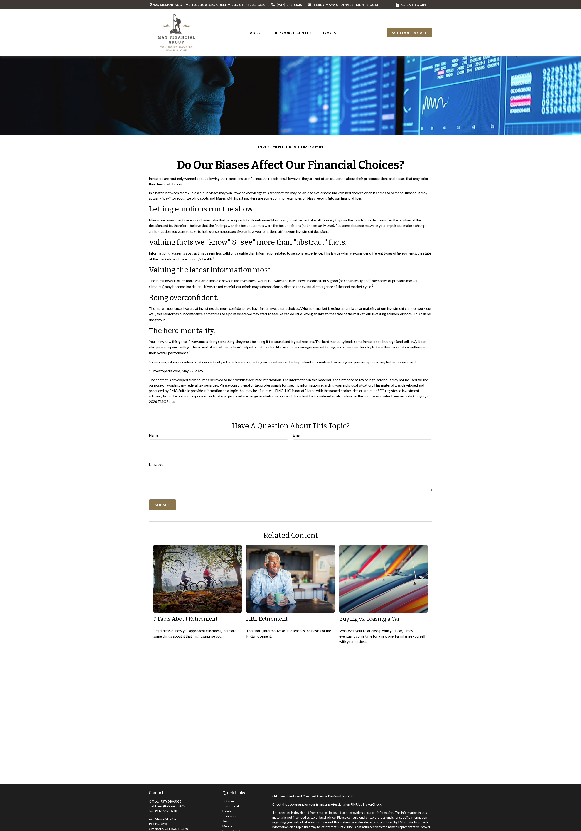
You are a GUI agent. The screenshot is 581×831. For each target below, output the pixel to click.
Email (297, 435)
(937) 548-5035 (289, 5)
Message (156, 464)
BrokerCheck (372, 804)
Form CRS (347, 796)
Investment (230, 806)
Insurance (229, 816)
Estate (227, 811)
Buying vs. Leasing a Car (369, 619)
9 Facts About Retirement (185, 619)
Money (227, 826)
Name (153, 435)
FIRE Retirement (267, 619)
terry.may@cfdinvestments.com (345, 5)
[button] (257, 32)
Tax (224, 821)
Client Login (413, 5)
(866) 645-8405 (174, 806)
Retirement (230, 801)
